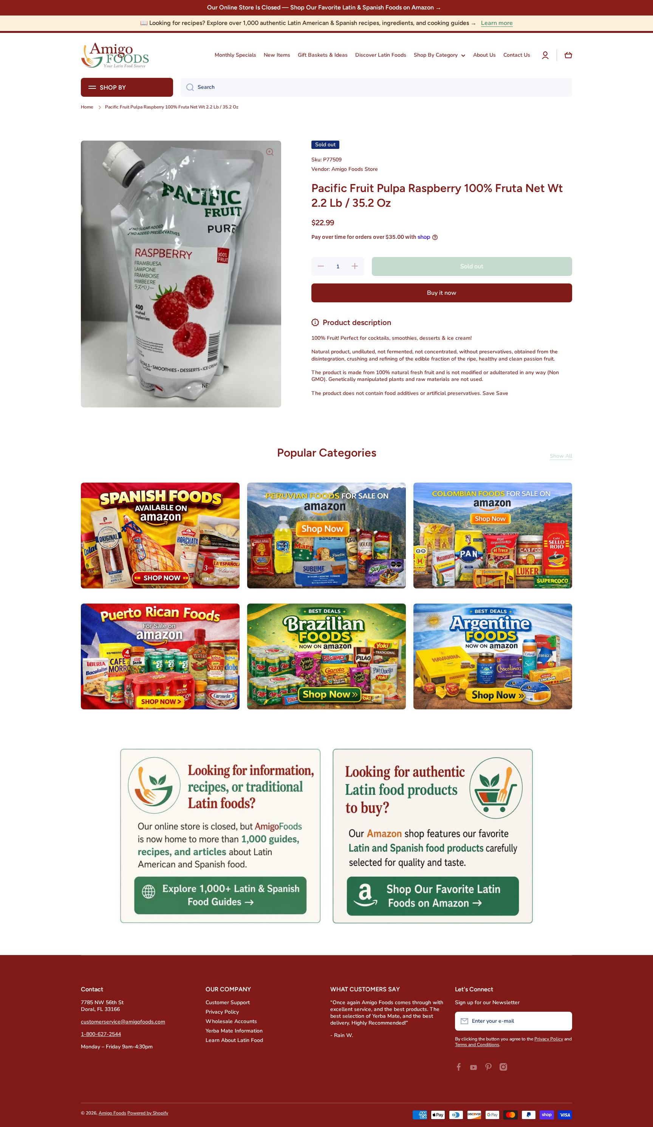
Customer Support (228, 1002)
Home (87, 107)
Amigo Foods (112, 1113)
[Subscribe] (562, 1021)
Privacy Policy (222, 1012)
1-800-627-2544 (101, 1034)
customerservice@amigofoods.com (123, 1021)
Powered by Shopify (147, 1113)
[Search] (187, 87)
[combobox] (376, 87)
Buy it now (441, 292)
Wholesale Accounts (231, 1021)
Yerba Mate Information (234, 1030)
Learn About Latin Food (234, 1040)
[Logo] (115, 55)
